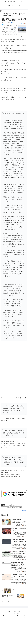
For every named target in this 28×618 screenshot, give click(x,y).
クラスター (15, 505)
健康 (4, 505)
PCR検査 (9, 505)
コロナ (12, 507)
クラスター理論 (6, 507)
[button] (25, 350)
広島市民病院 (19, 507)
